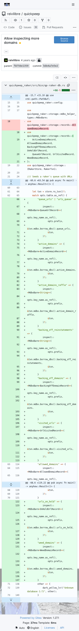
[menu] (74, 78)
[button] (15, 20)
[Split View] (65, 78)
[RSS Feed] (5, 20)
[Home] (7, 4)
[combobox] (57, 78)
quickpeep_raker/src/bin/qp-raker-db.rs (37, 85)
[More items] (75, 27)
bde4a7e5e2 (50, 65)
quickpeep (32, 14)
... (6, 51)
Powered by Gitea (31, 617)
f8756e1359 (21, 65)
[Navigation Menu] (73, 4)
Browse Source (64, 39)
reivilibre (13, 14)
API (62, 627)
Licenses (49, 627)
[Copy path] (68, 85)
